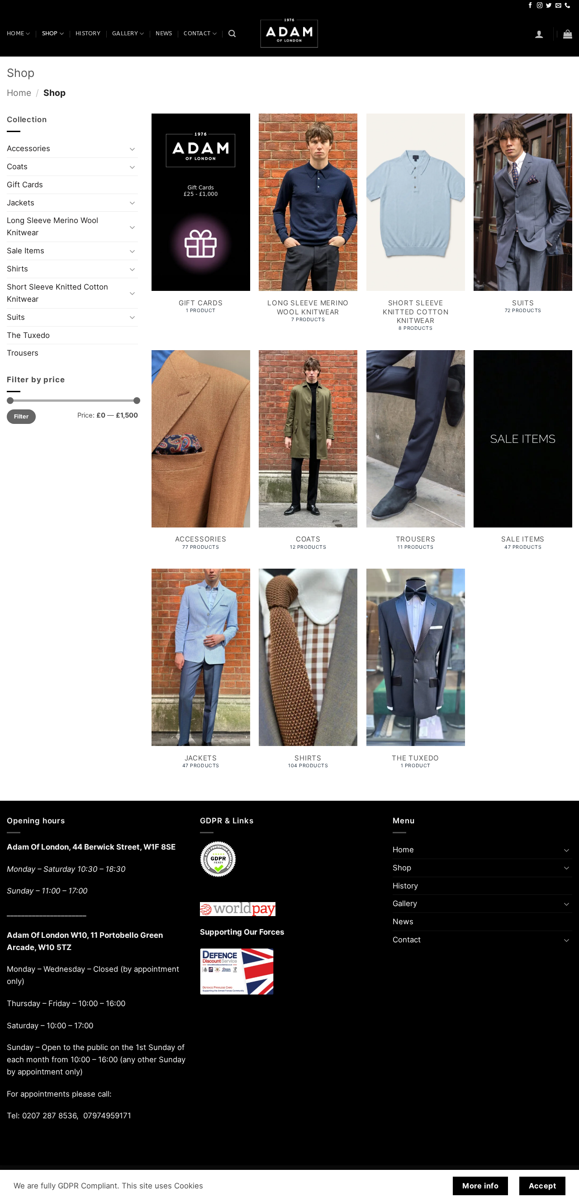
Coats (17, 166)
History (88, 33)
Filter (21, 416)
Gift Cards (25, 184)
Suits (16, 317)
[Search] (232, 34)
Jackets (20, 202)
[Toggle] (132, 148)
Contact (197, 33)
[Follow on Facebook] (530, 6)
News (164, 33)
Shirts (17, 268)
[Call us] (567, 6)
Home (15, 33)
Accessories (28, 148)
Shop (50, 33)
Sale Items (25, 250)
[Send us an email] (558, 6)
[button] (539, 34)
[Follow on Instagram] (540, 6)
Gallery (125, 33)
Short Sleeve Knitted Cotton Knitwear (57, 293)
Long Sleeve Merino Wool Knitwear (52, 226)
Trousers (22, 352)
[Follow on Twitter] (549, 6)
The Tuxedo (28, 335)
